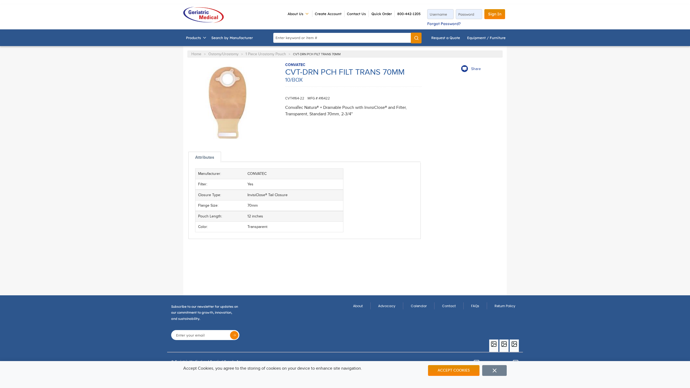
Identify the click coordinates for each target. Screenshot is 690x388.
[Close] (494, 370)
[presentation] (204, 157)
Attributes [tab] (204, 157)
